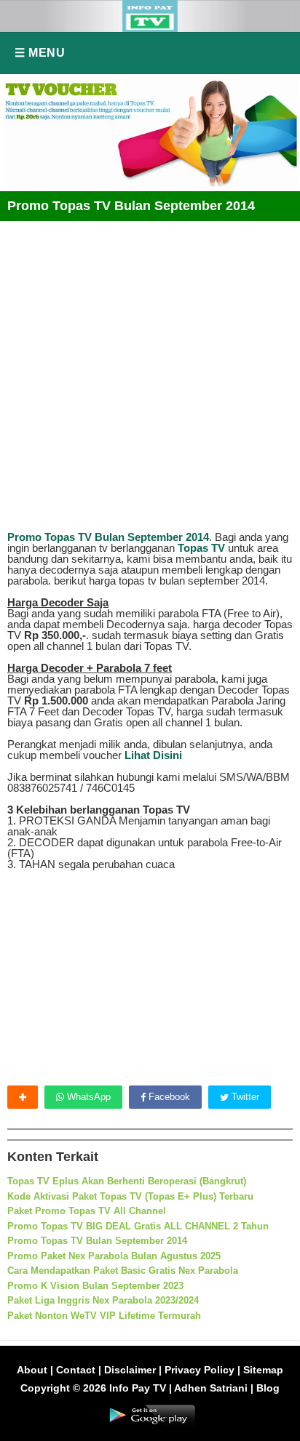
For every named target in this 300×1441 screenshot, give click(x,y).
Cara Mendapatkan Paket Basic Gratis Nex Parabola (122, 1270)
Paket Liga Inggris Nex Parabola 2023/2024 (103, 1300)
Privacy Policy (199, 1370)
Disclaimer (130, 1370)
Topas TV (201, 548)
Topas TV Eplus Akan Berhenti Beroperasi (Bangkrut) (126, 1181)
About (32, 1370)
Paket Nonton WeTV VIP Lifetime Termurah (104, 1315)
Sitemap (263, 1370)
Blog (268, 1388)
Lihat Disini (153, 755)
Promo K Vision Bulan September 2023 (95, 1285)
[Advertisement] (150, 371)
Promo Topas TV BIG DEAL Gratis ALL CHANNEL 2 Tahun (138, 1226)
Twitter (244, 1096)
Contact (75, 1370)
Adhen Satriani (211, 1388)
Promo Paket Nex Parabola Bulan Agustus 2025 (114, 1256)
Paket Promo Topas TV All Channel (86, 1210)
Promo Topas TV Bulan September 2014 (108, 537)
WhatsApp (87, 1096)
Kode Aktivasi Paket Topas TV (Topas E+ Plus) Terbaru (130, 1196)
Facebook (168, 1096)
